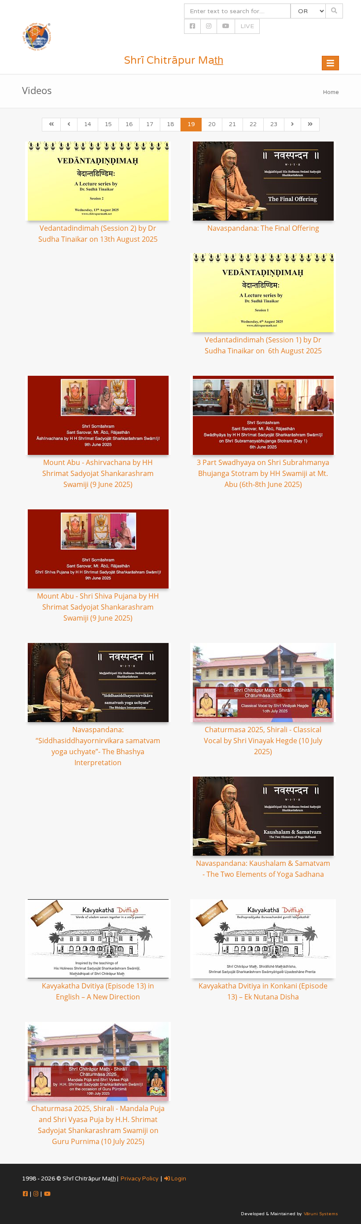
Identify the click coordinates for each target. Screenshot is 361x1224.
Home (331, 92)
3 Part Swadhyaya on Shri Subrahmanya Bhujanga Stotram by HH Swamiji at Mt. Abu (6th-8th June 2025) (263, 473)
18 (170, 124)
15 (108, 124)
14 (87, 124)
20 (211, 124)
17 (149, 124)
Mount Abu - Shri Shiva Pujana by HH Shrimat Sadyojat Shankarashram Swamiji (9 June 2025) (98, 607)
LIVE (247, 26)
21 (232, 124)
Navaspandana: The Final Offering (263, 228)
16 (129, 124)
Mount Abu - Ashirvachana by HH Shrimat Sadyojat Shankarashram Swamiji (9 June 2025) (98, 473)
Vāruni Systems (321, 1214)
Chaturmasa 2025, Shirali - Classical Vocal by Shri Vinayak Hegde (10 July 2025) (263, 740)
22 (253, 124)
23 (273, 124)
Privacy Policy (139, 1178)
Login (178, 1178)
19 (191, 124)
